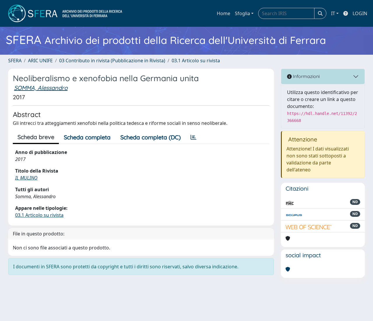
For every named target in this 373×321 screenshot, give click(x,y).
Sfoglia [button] (242, 13)
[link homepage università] (65, 13)
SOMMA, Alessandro (41, 87)
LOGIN (360, 13)
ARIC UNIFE (40, 60)
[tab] (193, 137)
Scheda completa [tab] (87, 137)
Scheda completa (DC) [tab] (150, 137)
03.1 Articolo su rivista (196, 60)
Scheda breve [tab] (35, 137)
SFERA (15, 60)
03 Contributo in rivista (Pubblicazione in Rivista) (112, 60)
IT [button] (333, 13)
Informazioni (306, 76)
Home (223, 13)
